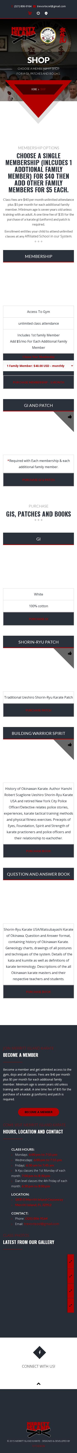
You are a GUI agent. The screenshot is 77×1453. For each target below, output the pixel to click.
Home (34, 89)
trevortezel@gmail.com (51, 6)
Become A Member (39, 1112)
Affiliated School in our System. (48, 236)
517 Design (38, 1445)
